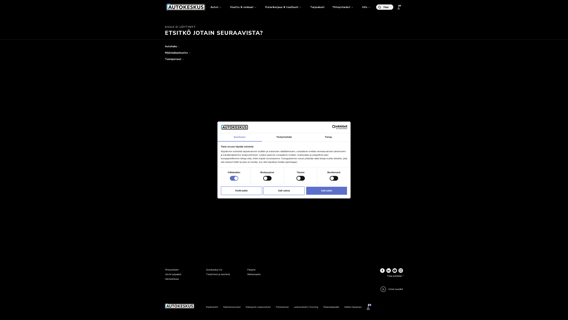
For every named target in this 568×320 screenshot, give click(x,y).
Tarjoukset (317, 7)
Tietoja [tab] (328, 137)
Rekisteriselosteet (232, 306)
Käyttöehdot (212, 306)
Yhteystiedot (172, 269)
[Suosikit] (383, 289)
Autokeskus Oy (214, 269)
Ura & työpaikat (173, 274)
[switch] (267, 178)
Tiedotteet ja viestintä (218, 274)
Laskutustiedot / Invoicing (306, 306)
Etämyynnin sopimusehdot (258, 306)
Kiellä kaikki (241, 190)
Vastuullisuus (172, 279)
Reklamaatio (254, 274)
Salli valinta (284, 190)
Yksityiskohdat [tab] (284, 137)
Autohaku (171, 46)
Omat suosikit (395, 289)
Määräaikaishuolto (177, 53)
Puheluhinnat (282, 306)
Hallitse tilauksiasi (353, 306)
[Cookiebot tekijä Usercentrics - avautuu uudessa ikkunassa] (334, 127)
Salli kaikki (326, 190)
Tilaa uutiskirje (394, 276)
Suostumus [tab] (240, 137)
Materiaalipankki (331, 306)
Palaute (251, 269)
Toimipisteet (173, 59)
